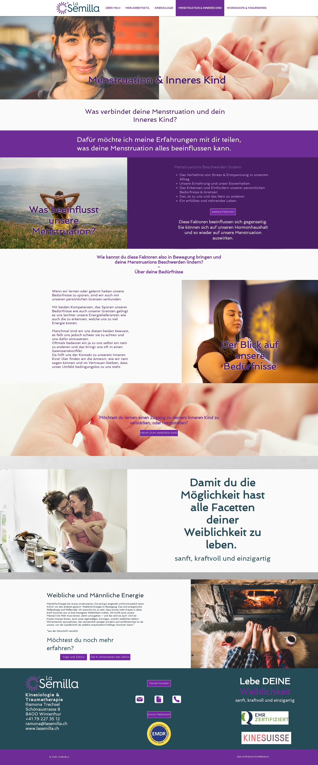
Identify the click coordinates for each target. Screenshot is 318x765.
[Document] (159, 699)
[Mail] (139, 699)
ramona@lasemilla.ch (46, 723)
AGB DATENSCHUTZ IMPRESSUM (253, 757)
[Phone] (176, 699)
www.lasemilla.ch (42, 728)
